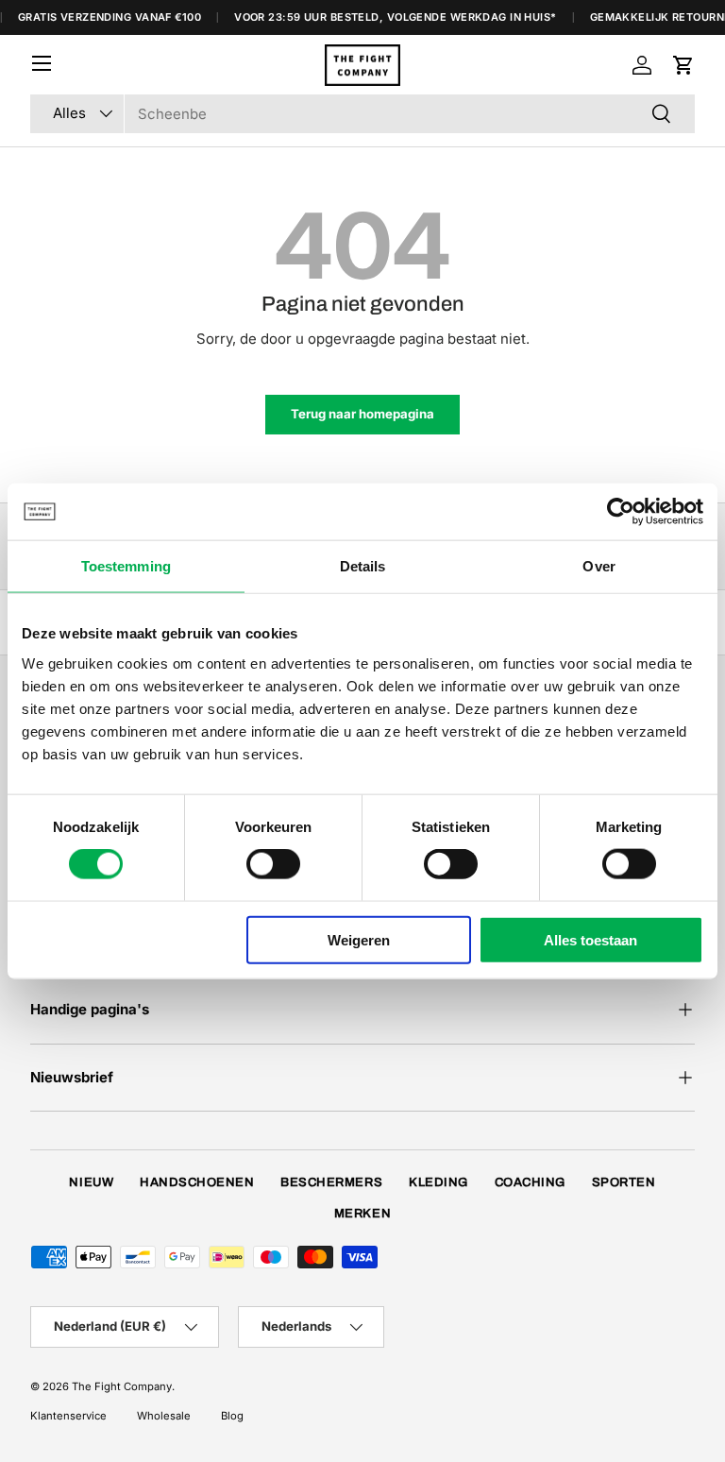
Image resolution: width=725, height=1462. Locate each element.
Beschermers (331, 1182)
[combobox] (362, 113)
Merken (362, 1213)
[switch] (273, 864)
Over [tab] (598, 566)
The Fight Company (122, 1386)
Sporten (624, 1182)
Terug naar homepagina (362, 413)
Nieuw (91, 1182)
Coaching (530, 1182)
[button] (683, 65)
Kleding (438, 1182)
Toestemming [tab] (126, 566)
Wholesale (164, 1415)
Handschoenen (197, 1182)
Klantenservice (68, 1415)
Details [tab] (363, 566)
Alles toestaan (590, 939)
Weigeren (359, 939)
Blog (232, 1415)
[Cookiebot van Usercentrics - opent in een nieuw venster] (620, 512)
